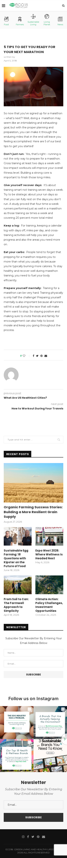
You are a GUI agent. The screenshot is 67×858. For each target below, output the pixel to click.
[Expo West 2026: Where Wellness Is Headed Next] (49, 536)
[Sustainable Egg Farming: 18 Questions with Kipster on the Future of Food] (18, 536)
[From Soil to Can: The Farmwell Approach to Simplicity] (18, 584)
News (60, 24)
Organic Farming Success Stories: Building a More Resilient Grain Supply (33, 512)
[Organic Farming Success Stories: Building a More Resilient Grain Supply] (33, 483)
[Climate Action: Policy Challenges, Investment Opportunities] (49, 584)
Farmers (20, 24)
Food (6, 24)
